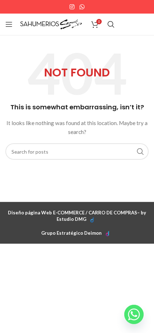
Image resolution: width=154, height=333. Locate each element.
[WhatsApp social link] (82, 6)
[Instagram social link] (72, 6)
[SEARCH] (140, 151)
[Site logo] (51, 24)
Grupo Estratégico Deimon (71, 233)
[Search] (111, 24)
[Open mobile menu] (9, 24)
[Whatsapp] (134, 314)
